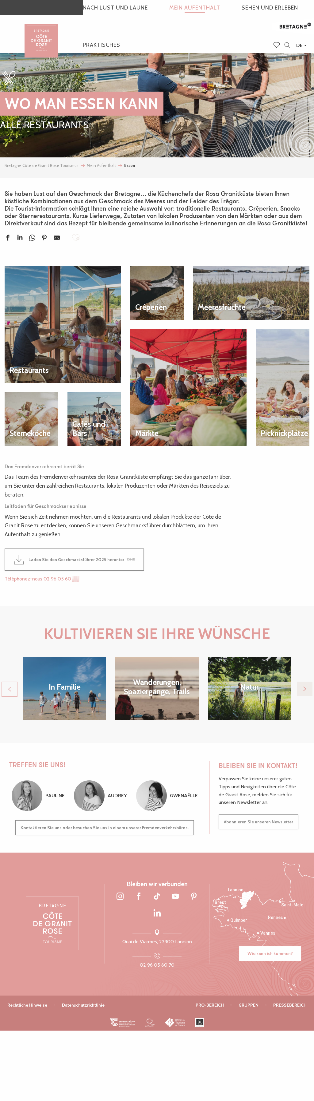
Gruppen (248, 1005)
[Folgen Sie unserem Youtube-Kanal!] (175, 897)
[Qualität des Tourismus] (150, 1023)
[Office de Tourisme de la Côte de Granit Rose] (41, 35)
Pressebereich (290, 1005)
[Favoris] (277, 45)
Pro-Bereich (210, 1005)
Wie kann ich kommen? (270, 953)
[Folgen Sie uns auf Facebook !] (138, 897)
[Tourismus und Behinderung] (199, 1023)
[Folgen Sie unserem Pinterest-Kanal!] (194, 897)
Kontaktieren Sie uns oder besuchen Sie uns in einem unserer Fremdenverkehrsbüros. (105, 827)
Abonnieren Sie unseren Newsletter (258, 822)
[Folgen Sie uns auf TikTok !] (157, 897)
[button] (287, 45)
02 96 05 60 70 (157, 965)
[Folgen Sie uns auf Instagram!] (120, 897)
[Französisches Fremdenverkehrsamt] (175, 1023)
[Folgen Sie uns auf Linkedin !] (157, 913)
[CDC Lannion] (122, 1023)
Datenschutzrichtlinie (83, 1005)
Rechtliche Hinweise (27, 1005)
